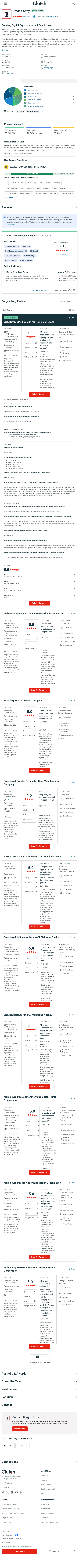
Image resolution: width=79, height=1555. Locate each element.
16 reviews (26, 17)
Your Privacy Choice (8, 1535)
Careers (44, 1480)
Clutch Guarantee (47, 1513)
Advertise (44, 1518)
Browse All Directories (9, 1504)
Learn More (11, 225)
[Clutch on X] (7, 1492)
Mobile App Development (35, 106)
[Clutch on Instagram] (12, 1492)
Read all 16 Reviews (39, 290)
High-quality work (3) (12, 256)
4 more (10, 198)
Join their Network (52, 16)
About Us (44, 1476)
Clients (68, 81)
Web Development (33, 93)
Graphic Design (11, 194)
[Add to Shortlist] (74, 1551)
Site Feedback (7, 1483)
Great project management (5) (16, 251)
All (6, 183)
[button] (34, 310)
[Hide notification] (75, 217)
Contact (54, 1551)
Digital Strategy (32, 96)
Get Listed (45, 1504)
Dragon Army (21, 11)
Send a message (20, 1428)
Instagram (24, 1445)
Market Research (26, 194)
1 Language (48, 68)
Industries (49, 81)
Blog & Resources (8, 1518)
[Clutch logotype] (39, 3)
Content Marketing (66, 194)
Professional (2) (11, 260)
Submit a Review (66, 301)
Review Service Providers (11, 1509)
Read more (5, 50)
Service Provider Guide (49, 1522)
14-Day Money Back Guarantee (13, 1513)
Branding (57, 183)
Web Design (31, 90)
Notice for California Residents (11, 1539)
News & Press (46, 1485)
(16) (67, 250)
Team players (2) (26, 260)
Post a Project (7, 1522)
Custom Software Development (38, 188)
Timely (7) (26, 246)
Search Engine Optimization (46, 194)
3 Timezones (9, 73)
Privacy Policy (6, 1531)
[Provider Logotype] (7, 14)
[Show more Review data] (39, 394)
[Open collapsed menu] (5, 3)
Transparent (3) (29, 256)
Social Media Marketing (34, 100)
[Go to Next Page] (45, 1357)
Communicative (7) (12, 246)
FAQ (42, 1494)
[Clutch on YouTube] (16, 1492)
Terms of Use (6, 1542)
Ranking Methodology (49, 1489)
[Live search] (73, 3)
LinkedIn (10, 1445)
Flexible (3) (34, 251)
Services (11, 81)
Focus (30, 81)
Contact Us (5, 1488)
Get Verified (45, 1509)
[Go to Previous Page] (33, 1357)
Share (73, 318)
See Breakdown (61, 255)
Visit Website (20, 1551)
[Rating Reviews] (17, 16)
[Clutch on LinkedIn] (21, 1492)
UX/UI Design (31, 103)
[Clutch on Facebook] (3, 1492)
